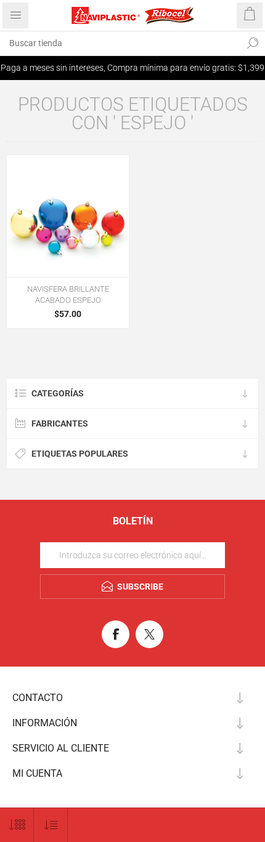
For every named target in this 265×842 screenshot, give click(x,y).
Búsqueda (252, 43)
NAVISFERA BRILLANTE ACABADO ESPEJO (68, 294)
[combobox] (120, 43)
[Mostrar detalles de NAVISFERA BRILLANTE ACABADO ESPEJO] (68, 216)
